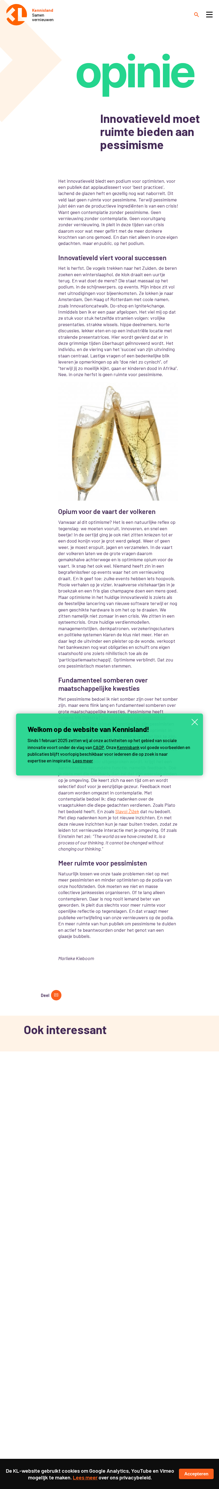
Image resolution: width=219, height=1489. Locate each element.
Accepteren (196, 1473)
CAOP (98, 747)
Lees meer (83, 760)
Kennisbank (128, 747)
